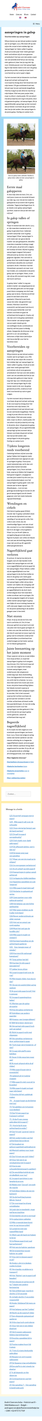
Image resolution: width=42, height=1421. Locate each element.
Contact (33, 14)
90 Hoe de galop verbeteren (21, 1010)
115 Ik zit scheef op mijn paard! (22, 869)
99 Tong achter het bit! (19, 959)
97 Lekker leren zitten (18, 969)
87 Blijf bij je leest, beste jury (21, 1023)
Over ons (19, 14)
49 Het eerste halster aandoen (22, 1247)
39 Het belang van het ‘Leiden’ (21, 1309)
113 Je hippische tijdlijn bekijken (22, 878)
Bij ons (26, 14)
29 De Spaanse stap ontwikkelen (22, 1363)
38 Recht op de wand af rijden (21, 1313)
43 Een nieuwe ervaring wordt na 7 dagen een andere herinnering (21, 1285)
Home (12, 14)
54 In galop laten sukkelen (20, 1219)
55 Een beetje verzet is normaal (22, 1216)
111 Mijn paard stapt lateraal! (21, 888)
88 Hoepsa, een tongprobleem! (22, 1019)
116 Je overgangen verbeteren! (22, 865)
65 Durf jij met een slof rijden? (21, 1156)
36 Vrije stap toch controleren (21, 1322)
